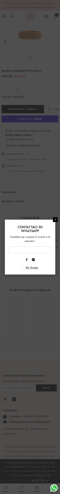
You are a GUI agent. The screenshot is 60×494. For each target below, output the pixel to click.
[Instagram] (33, 259)
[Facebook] (26, 259)
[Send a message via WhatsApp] (54, 488)
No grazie (32, 267)
